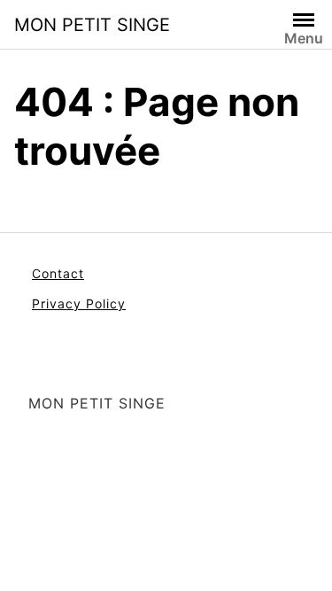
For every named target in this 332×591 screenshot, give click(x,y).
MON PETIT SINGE (92, 25)
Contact (58, 273)
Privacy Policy (79, 303)
